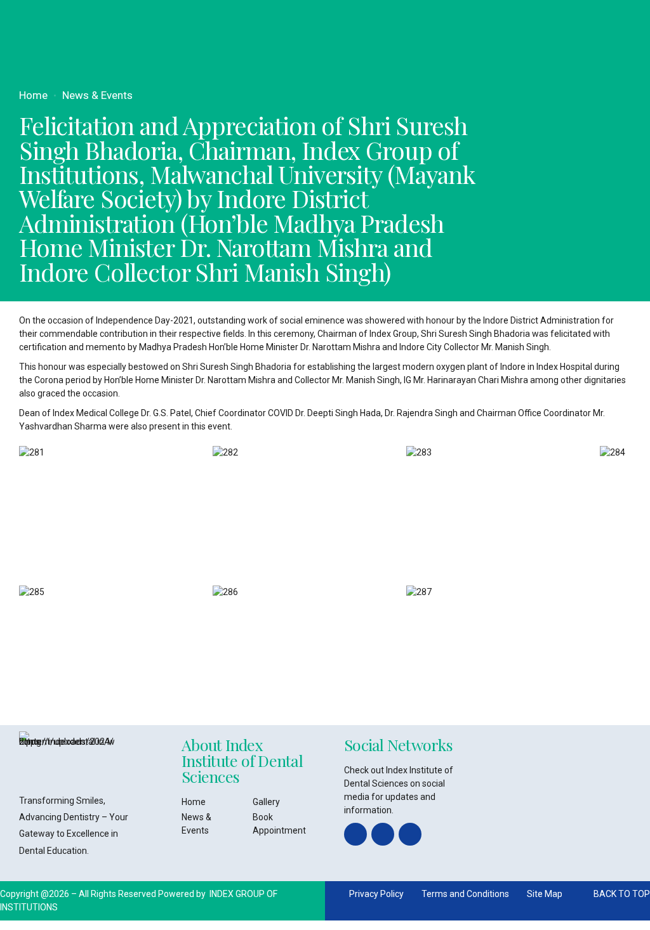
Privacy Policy (376, 894)
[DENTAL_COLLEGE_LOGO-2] (66, 756)
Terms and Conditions (465, 894)
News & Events (97, 95)
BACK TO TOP (622, 894)
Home (33, 95)
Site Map (544, 894)
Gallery (266, 802)
